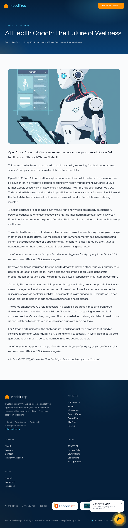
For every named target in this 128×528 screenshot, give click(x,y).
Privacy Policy (74, 450)
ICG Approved (74, 462)
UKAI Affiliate (74, 454)
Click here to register (49, 259)
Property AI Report (14, 458)
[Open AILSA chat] (119, 519)
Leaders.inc (73, 458)
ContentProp (74, 414)
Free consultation (111, 6)
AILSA (71, 406)
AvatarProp (73, 418)
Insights (9, 450)
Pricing (71, 426)
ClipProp (72, 422)
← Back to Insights (17, 25)
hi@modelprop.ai (12, 429)
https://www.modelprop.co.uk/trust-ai (77, 359)
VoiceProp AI (74, 402)
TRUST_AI (73, 446)
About (8, 446)
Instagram (10, 482)
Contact (9, 454)
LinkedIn (9, 478)
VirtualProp (73, 410)
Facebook (10, 486)
